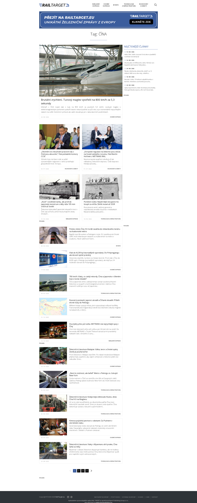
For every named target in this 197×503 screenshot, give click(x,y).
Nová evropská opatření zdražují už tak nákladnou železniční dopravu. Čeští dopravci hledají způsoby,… (101, 161)
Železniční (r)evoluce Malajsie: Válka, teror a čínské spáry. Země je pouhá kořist (93, 350)
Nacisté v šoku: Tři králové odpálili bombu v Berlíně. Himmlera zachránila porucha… (138, 80)
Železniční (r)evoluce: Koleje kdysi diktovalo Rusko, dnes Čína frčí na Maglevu (93, 398)
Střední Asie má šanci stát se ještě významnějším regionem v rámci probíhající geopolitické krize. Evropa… (57, 161)
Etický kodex (115, 497)
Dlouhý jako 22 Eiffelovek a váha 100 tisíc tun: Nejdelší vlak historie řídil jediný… (139, 64)
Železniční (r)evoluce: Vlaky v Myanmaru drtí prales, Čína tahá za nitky (93, 445)
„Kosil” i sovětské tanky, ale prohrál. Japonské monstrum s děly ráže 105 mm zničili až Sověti (58, 204)
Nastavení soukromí (101, 497)
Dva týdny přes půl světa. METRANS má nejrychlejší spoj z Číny (93, 325)
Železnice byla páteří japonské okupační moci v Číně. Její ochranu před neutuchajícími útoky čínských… (59, 211)
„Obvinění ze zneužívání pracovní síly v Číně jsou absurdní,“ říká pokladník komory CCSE (59, 154)
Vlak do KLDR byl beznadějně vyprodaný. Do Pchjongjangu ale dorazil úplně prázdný (94, 253)
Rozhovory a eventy (71, 169)
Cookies (140, 497)
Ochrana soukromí (128, 497)
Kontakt (155, 497)
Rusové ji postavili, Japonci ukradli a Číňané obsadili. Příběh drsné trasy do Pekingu (94, 301)
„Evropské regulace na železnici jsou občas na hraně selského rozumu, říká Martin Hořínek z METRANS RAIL (102, 154)
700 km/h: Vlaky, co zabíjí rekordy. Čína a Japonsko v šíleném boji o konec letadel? (95, 277)
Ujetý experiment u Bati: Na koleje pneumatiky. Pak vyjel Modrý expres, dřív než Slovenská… (140, 89)
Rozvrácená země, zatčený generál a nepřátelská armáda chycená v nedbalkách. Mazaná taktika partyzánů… (100, 209)
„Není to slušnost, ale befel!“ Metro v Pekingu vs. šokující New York (93, 374)
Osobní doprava (115, 117)
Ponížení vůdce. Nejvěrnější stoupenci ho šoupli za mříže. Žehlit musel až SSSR (101, 203)
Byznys (118, 246)
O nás (147, 497)
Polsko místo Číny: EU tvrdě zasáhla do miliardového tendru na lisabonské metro (94, 230)
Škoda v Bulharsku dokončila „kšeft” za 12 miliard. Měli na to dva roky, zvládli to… (138, 72)
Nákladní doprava (72, 219)
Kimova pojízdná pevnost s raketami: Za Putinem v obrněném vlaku (90, 421)
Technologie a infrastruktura (111, 219)
